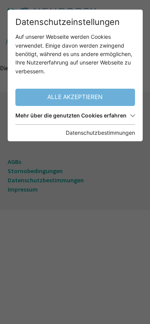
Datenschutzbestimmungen (100, 132)
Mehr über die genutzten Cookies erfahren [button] (71, 115)
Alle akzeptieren (75, 97)
